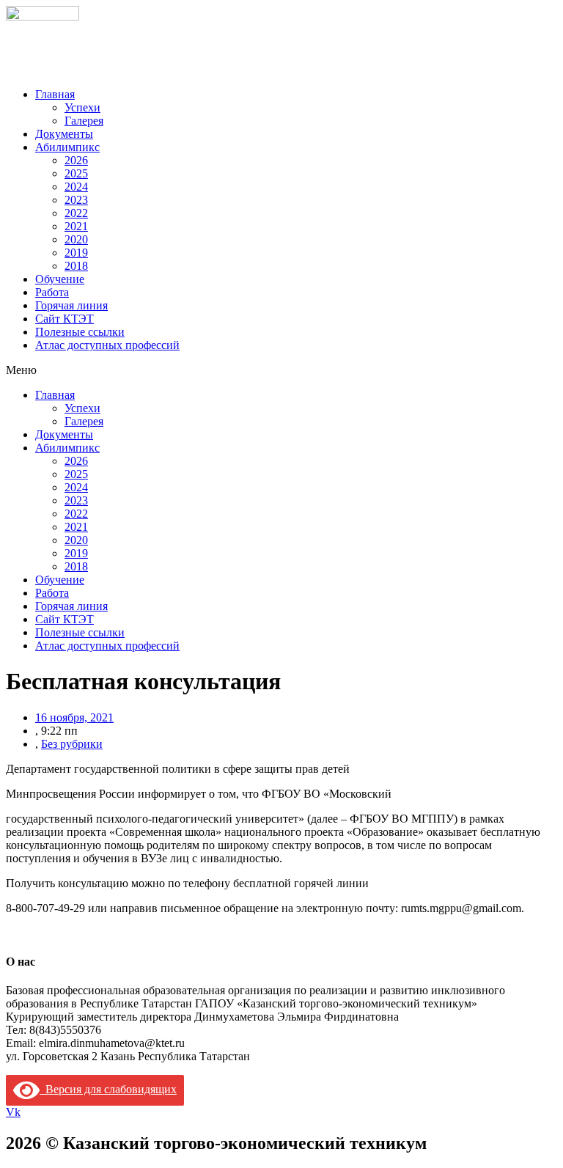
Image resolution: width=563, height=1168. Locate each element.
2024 (76, 186)
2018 (76, 266)
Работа (52, 292)
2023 (76, 200)
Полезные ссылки (80, 332)
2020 (76, 239)
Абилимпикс (67, 147)
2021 (76, 226)
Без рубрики (72, 744)
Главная (55, 94)
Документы (64, 134)
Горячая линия (71, 305)
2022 (76, 213)
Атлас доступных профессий (107, 345)
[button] (281, 370)
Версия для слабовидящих (108, 1089)
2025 (76, 173)
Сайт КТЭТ (64, 318)
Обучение (59, 279)
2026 (76, 160)
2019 (76, 252)
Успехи (82, 107)
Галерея (84, 120)
